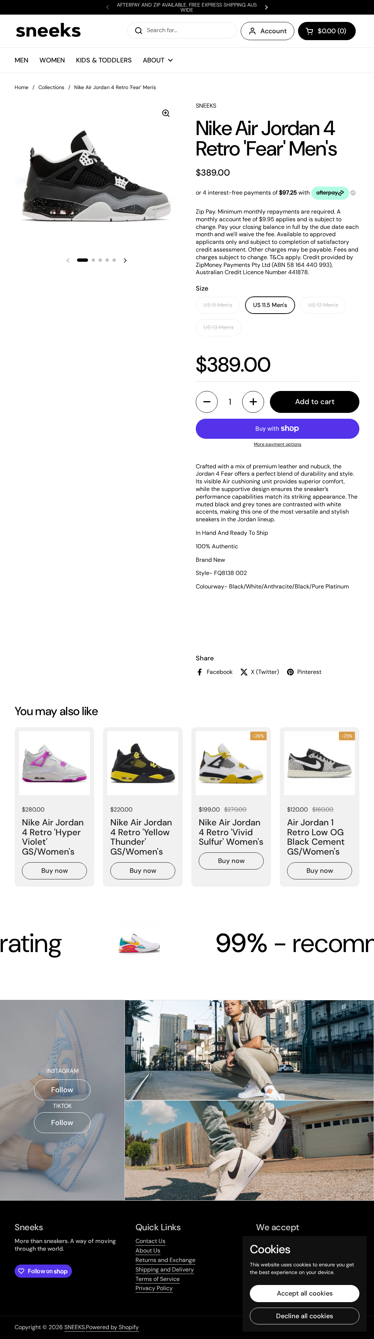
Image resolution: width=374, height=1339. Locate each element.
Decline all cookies (304, 1316)
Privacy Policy (154, 1288)
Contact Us (150, 1241)
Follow (62, 1089)
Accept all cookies (305, 1293)
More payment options (277, 444)
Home (21, 87)
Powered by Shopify (112, 1327)
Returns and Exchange (165, 1260)
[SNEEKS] (49, 31)
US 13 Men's (218, 327)
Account (273, 31)
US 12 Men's (323, 305)
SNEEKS (74, 1327)
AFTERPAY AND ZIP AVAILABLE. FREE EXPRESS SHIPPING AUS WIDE (187, 7)
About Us (148, 1250)
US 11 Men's (217, 305)
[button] (327, 31)
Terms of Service (158, 1279)
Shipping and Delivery (165, 1269)
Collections (51, 87)
